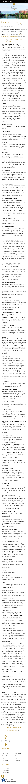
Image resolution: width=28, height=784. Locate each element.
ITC (20, 730)
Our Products (5, 753)
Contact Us (17, 760)
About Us (17, 751)
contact (15, 721)
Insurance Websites (7, 725)
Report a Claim (5, 760)
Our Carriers (17, 755)
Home (3, 751)
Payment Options (5, 758)
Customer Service (5, 755)
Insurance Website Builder (14, 727)
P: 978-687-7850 (5, 770)
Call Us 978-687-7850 (8, 1)
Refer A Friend (18, 753)
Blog (16, 758)
